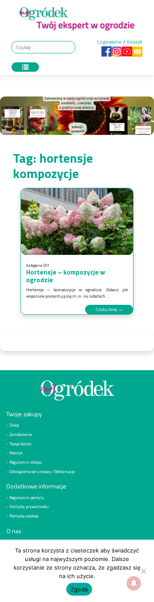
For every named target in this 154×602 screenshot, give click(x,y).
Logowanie (109, 42)
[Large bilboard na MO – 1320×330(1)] (77, 118)
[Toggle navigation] (25, 67)
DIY (46, 265)
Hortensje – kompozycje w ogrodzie (65, 276)
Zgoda (79, 589)
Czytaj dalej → (109, 309)
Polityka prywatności (29, 506)
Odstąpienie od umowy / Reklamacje (42, 471)
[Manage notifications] (134, 583)
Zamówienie (20, 434)
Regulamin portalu (26, 497)
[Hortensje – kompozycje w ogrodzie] (77, 221)
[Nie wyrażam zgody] (143, 571)
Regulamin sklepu (25, 462)
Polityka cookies (23, 515)
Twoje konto (20, 443)
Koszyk (134, 42)
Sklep (14, 424)
